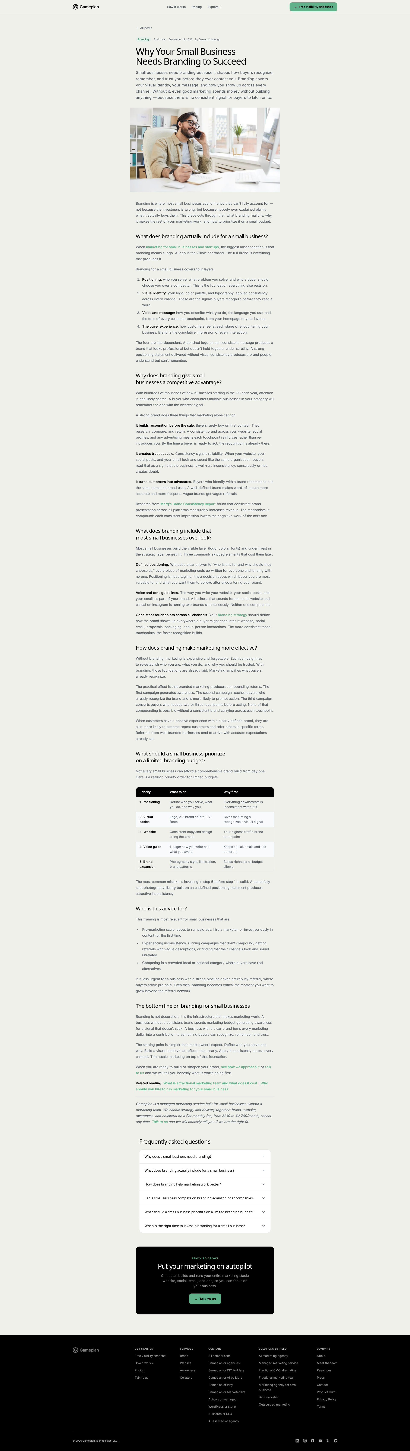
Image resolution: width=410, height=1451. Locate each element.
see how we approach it (240, 1067)
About (321, 1356)
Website (185, 1363)
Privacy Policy (327, 1399)
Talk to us (160, 1122)
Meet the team (327, 1363)
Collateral (186, 1377)
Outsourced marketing (274, 1404)
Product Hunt (326, 1392)
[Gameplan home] (86, 7)
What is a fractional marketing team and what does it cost (210, 1083)
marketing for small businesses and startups (182, 247)
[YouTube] (320, 1440)
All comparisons (219, 1356)
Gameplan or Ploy (220, 1385)
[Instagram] (305, 1440)
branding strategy (232, 615)
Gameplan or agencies (224, 1363)
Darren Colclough (209, 39)
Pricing (197, 7)
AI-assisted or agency (223, 1421)
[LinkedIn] (297, 1440)
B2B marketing (269, 1397)
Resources (324, 1370)
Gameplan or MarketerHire (226, 1392)
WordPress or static (222, 1406)
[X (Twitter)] (328, 1440)
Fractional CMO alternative (277, 1370)
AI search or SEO (220, 1414)
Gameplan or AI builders (225, 1377)
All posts (146, 28)
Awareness (187, 1370)
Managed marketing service (278, 1363)
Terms (321, 1406)
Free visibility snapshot (316, 7)
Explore (213, 7)
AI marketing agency (273, 1356)
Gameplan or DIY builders (226, 1370)
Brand (184, 1356)
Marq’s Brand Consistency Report (188, 504)
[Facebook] (312, 1440)
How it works (176, 7)
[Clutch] (335, 1440)
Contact (322, 1385)
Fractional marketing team (277, 1377)
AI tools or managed (222, 1399)
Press (321, 1377)
